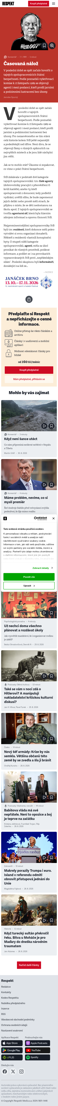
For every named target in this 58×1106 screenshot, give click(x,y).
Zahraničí (8, 866)
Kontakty (6, 992)
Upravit (27, 585)
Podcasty (12, 685)
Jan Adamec (9, 951)
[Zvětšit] (29, 31)
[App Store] (12, 1043)
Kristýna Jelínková (12, 824)
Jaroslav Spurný (11, 97)
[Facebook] (4, 1074)
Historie (7, 929)
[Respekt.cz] (8, 3)
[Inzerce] (29, 282)
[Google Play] (12, 1050)
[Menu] (53, 3)
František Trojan (28, 824)
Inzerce (5, 1008)
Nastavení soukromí (12, 1030)
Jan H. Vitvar (9, 707)
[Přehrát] (44, 426)
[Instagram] (21, 1074)
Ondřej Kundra (10, 766)
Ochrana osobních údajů (14, 1025)
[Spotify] (37, 1057)
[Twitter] (13, 1074)
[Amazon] (12, 1057)
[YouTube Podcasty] (37, 1050)
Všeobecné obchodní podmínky (18, 1019)
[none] (52, 45)
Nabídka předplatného (13, 1003)
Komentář (12, 57)
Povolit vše (29, 577)
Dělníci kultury (23, 685)
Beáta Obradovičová (13, 644)
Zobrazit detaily (41, 568)
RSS (3, 1014)
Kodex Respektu (10, 997)
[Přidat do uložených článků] (51, 426)
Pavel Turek (21, 707)
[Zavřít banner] (53, 518)
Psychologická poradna (14, 621)
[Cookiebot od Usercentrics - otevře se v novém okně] (35, 518)
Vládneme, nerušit (25, 806)
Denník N (27, 644)
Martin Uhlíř (9, 453)
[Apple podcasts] (37, 1043)
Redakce (6, 986)
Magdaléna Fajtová (12, 889)
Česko (7, 747)
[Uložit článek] (44, 45)
